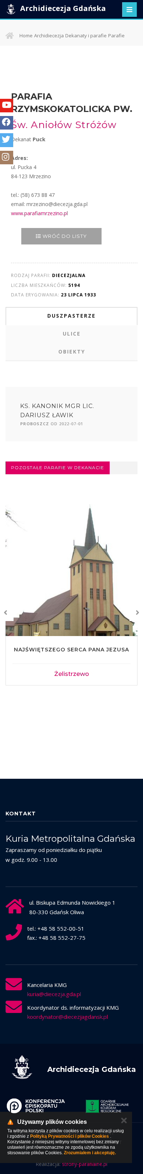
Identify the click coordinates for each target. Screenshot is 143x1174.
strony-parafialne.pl (84, 1163)
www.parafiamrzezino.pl (39, 213)
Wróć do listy (64, 236)
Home (26, 35)
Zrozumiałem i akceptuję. (90, 1152)
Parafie (116, 35)
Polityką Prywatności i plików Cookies (69, 1136)
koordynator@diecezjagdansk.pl (67, 1016)
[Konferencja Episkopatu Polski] (31, 1106)
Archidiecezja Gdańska (62, 8)
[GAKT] (103, 1106)
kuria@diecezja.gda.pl (54, 994)
